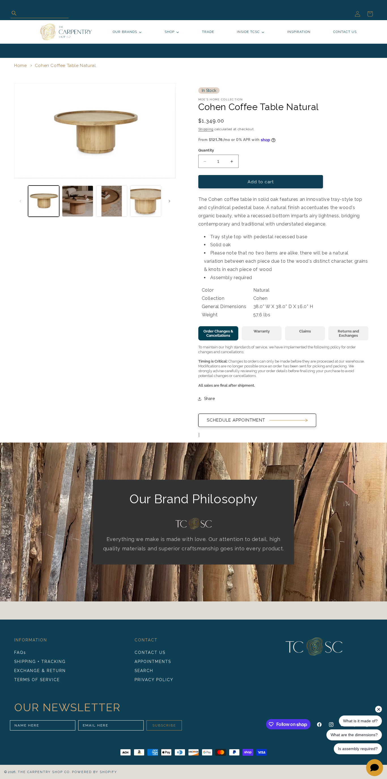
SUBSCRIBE (164, 725)
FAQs (20, 652)
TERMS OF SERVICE (37, 679)
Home (20, 65)
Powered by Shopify (94, 772)
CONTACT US (150, 652)
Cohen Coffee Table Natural (65, 65)
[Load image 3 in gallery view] (111, 201)
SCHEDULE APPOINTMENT (236, 420)
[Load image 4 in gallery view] (145, 201)
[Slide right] (169, 201)
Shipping (206, 129)
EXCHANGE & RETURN (40, 670)
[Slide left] (20, 201)
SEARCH (144, 670)
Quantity (206, 150)
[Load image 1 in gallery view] (43, 201)
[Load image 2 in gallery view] (77, 201)
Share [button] (209, 398)
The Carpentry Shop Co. (44, 772)
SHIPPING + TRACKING (40, 661)
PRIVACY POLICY (154, 679)
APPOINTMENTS (153, 661)
